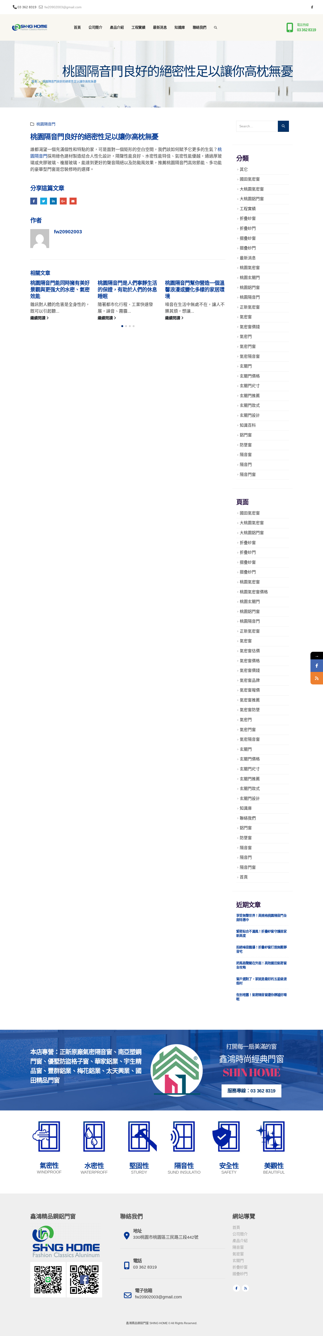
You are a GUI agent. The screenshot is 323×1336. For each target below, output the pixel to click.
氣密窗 (246, 317)
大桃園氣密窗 (252, 189)
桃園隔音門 (45, 124)
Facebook (33, 201)
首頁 (77, 27)
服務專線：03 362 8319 (251, 1090)
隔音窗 (246, 455)
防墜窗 (246, 445)
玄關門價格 (250, 376)
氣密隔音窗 (250, 356)
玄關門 (246, 366)
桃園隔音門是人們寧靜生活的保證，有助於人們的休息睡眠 (127, 289)
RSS (245, 1288)
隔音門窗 (248, 474)
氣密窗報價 (250, 690)
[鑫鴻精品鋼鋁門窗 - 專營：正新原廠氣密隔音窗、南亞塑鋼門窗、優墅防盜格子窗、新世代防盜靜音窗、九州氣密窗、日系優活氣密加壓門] (29, 27)
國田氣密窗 (250, 179)
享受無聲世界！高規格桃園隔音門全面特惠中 (261, 917)
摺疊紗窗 (248, 238)
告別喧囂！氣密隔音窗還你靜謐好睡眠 (261, 996)
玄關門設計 (250, 415)
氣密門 (246, 336)
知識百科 (248, 425)
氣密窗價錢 (250, 327)
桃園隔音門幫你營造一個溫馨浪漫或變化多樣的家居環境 (194, 289)
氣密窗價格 (250, 661)
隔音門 (246, 464)
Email (73, 201)
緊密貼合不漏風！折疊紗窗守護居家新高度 (261, 933)
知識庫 (180, 27)
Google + (63, 201)
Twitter (43, 201)
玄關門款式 (250, 405)
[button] (122, 326)
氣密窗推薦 (250, 700)
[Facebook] (312, 7)
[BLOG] (316, 678)
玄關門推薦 (250, 396)
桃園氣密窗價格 (254, 592)
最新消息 (160, 27)
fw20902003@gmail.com (63, 7)
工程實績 (138, 27)
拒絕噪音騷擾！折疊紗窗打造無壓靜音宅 (261, 949)
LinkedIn (53, 201)
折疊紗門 (248, 228)
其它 (244, 169)
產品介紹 (117, 27)
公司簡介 (95, 27)
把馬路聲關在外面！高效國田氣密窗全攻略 (261, 965)
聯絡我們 (199, 27)
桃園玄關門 (250, 277)
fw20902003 (68, 231)
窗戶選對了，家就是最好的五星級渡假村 (261, 980)
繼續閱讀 (38, 318)
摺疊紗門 (248, 248)
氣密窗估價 (250, 651)
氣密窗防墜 (250, 710)
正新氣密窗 (250, 307)
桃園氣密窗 (250, 268)
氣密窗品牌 (250, 680)
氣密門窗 (248, 346)
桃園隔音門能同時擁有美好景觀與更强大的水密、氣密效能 (60, 289)
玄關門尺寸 (250, 386)
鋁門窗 (246, 435)
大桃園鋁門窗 (252, 199)
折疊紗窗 (248, 218)
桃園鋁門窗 (250, 287)
